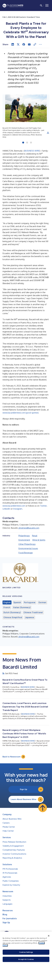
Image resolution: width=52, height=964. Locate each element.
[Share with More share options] (40, 44)
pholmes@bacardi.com (29, 528)
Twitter (43, 506)
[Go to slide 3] (31, 142)
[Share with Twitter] (18, 44)
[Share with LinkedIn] (13, 44)
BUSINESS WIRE (32, 150)
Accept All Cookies (26, 959)
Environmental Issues (28, 548)
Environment (24, 540)
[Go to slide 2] (27, 142)
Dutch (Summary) (12, 612)
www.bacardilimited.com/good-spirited (20, 412)
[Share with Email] (29, 44)
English (7, 602)
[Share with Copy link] (35, 44)
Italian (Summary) (22, 607)
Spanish (17, 602)
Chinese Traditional (33, 612)
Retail (34, 535)
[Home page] (13, 5)
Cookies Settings (26, 952)
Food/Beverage (25, 552)
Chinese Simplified (13, 617)
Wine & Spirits (38, 540)
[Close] (48, 936)
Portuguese (30, 602)
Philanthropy (24, 535)
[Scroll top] (42, 808)
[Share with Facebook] (24, 44)
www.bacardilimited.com (14, 506)
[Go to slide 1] (23, 142)
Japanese (29, 617)
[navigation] (46, 5)
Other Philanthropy (27, 544)
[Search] (41, 5)
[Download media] (47, 132)
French (7, 607)
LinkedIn (6, 509)
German (42, 602)
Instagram (17, 509)
